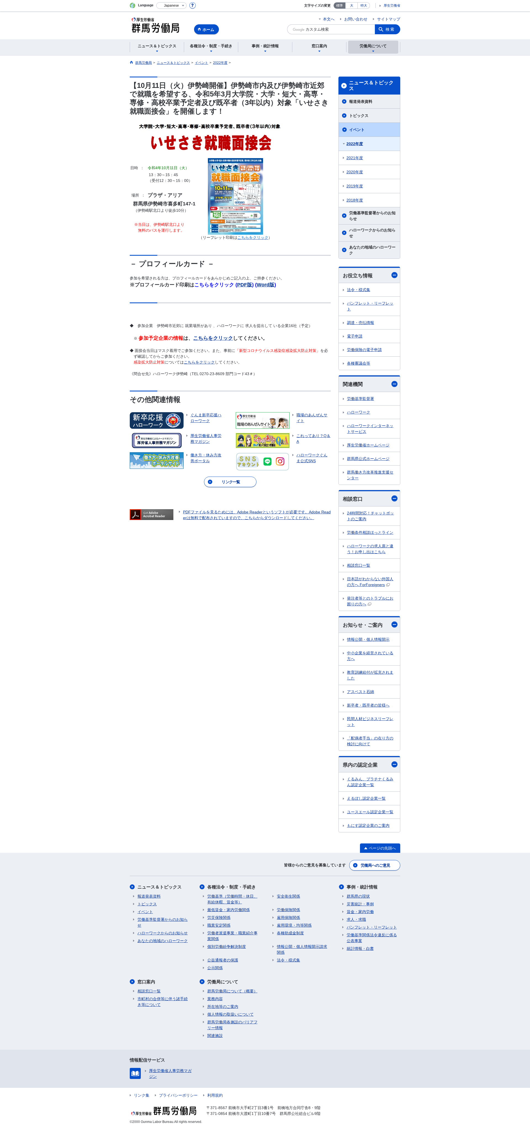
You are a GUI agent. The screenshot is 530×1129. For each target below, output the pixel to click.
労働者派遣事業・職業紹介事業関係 (232, 936)
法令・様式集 (358, 290)
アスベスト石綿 (360, 691)
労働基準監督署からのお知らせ (372, 216)
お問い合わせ (355, 19)
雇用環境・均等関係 (294, 925)
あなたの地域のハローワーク (372, 250)
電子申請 (354, 336)
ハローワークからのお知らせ (372, 233)
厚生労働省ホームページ (368, 445)
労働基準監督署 (360, 398)
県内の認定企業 (360, 765)
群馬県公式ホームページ (368, 458)
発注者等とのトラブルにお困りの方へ (370, 601)
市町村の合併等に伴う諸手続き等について (162, 1002)
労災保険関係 (218, 917)
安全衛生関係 (288, 896)
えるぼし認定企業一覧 (366, 798)
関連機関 (353, 384)
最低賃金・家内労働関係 (228, 910)
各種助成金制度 (290, 933)
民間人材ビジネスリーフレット (370, 722)
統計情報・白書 (360, 948)
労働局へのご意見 (375, 865)
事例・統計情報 (362, 887)
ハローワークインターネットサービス (370, 429)
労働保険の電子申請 (364, 349)
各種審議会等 (358, 363)
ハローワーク (358, 412)
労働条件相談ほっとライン (370, 532)
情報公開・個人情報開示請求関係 (302, 949)
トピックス (359, 115)
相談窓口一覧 (358, 565)
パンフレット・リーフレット (370, 306)
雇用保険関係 (288, 917)
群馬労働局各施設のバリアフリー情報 (232, 1025)
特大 (364, 5)
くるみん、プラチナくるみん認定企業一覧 (370, 782)
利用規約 (215, 1095)
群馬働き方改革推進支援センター (370, 475)
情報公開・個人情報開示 (368, 639)
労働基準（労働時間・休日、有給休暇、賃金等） (232, 899)
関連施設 (215, 1035)
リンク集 (141, 1095)
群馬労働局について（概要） (232, 991)
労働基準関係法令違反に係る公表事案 (372, 938)
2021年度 (354, 158)
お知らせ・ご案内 (363, 625)
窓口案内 (146, 981)
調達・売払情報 (360, 322)
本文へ (329, 19)
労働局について (222, 981)
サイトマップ (388, 19)
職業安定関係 (218, 925)
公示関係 (215, 968)
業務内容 (215, 999)
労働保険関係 (288, 910)
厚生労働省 (392, 5)
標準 (339, 5)
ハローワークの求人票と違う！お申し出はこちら (370, 549)
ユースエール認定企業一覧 (370, 812)
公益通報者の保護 (222, 960)
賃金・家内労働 (360, 912)
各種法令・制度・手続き (231, 887)
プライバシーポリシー (178, 1095)
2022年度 (354, 144)
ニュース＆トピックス (371, 86)
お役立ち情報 (358, 275)
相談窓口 (353, 499)
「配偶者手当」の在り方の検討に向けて (370, 741)
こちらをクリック (213, 338)
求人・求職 (356, 919)
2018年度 (354, 200)
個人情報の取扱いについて (230, 1014)
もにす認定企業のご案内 (368, 825)
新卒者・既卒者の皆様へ (368, 705)
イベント (357, 129)
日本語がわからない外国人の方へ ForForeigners (370, 582)
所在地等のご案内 (222, 1006)
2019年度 (354, 186)
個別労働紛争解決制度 (226, 946)
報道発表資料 (360, 101)
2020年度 (354, 172)
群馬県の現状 (358, 896)
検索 (390, 29)
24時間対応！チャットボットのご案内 (370, 516)
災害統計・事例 (360, 904)
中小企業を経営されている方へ (370, 656)
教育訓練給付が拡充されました (370, 675)
